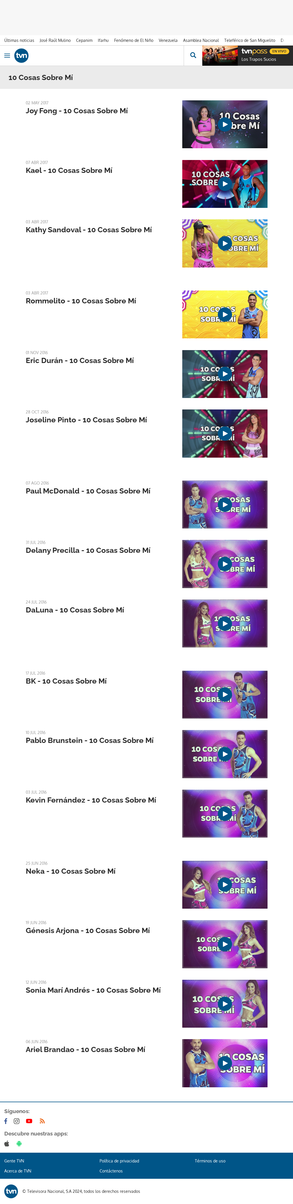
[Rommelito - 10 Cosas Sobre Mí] (225, 314)
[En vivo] (244, 50)
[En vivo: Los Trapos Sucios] (220, 56)
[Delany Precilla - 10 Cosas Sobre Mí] (225, 564)
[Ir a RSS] (43, 1121)
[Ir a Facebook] (6, 1121)
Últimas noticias (19, 40)
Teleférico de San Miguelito (249, 40)
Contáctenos (111, 1170)
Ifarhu (103, 40)
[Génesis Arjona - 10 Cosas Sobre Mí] (225, 944)
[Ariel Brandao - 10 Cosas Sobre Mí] (225, 1063)
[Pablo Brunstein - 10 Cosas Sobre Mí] (225, 754)
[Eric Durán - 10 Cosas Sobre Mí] (225, 374)
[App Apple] (7, 1143)
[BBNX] (11, 1191)
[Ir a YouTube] (30, 1121)
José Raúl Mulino (55, 40)
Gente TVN (14, 1160)
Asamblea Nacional (201, 40)
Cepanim (84, 40)
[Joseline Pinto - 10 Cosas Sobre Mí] (225, 433)
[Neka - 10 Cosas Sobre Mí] (225, 885)
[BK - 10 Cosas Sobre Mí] (225, 695)
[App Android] (20, 1143)
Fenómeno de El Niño (133, 40)
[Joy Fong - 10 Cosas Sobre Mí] (225, 124)
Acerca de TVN (17, 1170)
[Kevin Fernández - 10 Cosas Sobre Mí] (225, 814)
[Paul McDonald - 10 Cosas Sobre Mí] (225, 504)
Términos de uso (210, 1160)
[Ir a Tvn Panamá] (99, 55)
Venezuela (168, 40)
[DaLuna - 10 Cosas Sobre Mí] (225, 623)
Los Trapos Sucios (258, 59)
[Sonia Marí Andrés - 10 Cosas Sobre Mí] (225, 1004)
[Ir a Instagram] (18, 1121)
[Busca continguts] (193, 56)
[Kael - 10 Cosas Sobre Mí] (225, 184)
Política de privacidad (119, 1160)
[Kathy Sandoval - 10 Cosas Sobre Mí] (225, 243)
